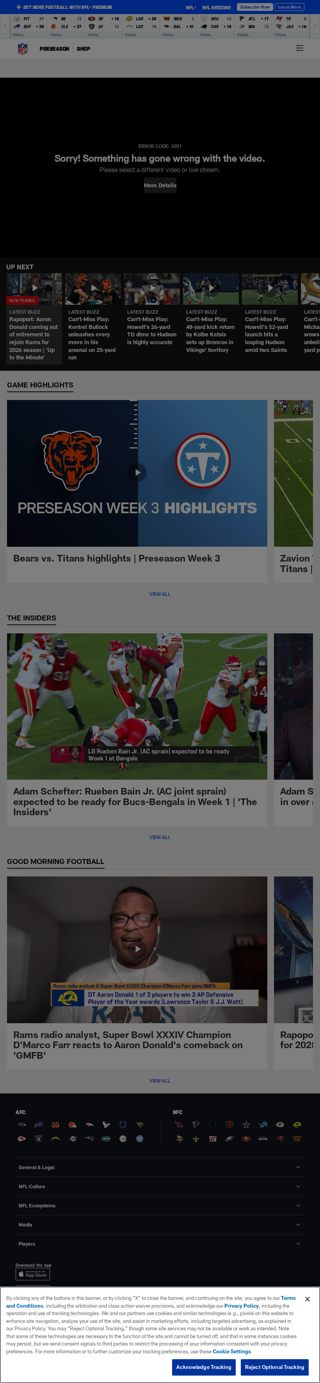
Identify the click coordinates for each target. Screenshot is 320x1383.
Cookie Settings (232, 1351)
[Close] (307, 1299)
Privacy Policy (241, 1306)
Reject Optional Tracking (274, 1367)
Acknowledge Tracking (203, 1367)
